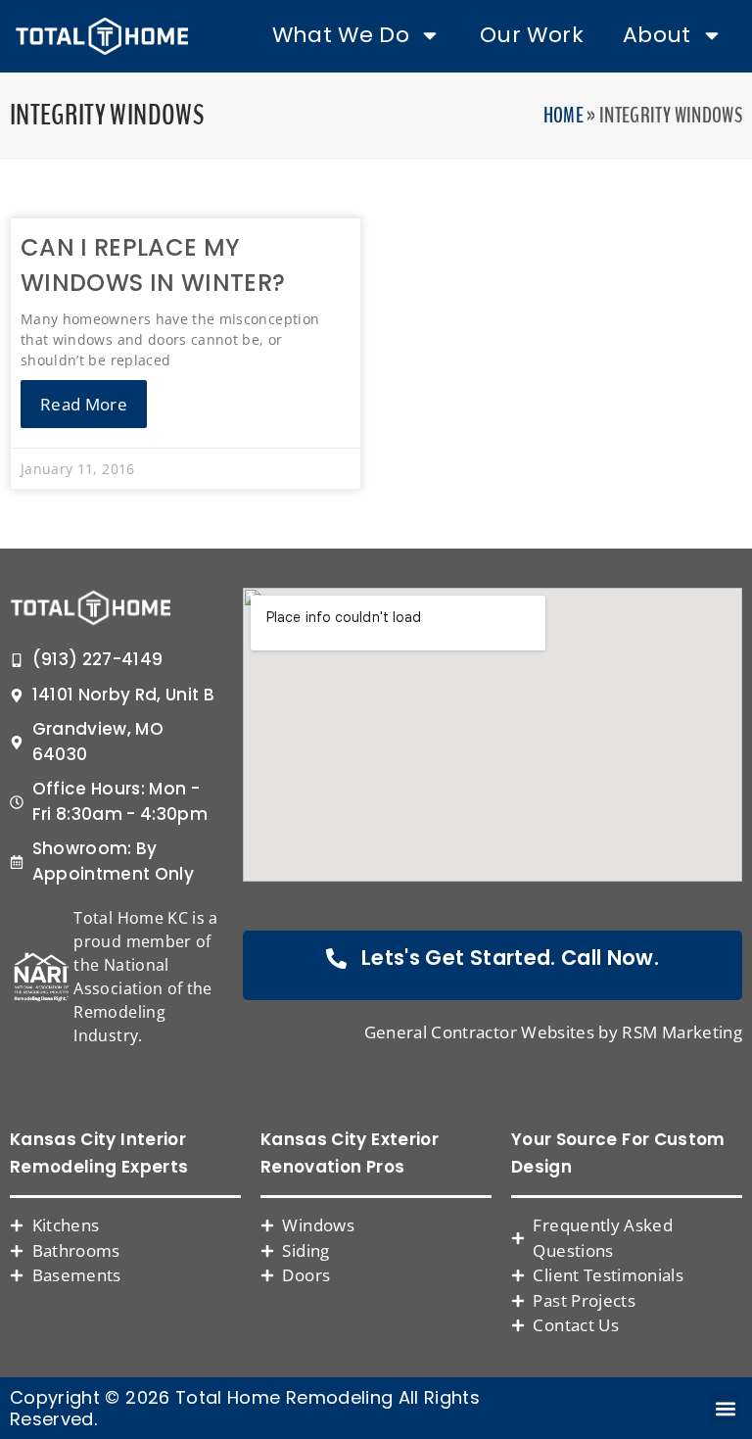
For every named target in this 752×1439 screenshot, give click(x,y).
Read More (83, 404)
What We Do (341, 35)
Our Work (532, 35)
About (657, 35)
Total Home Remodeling (284, 1397)
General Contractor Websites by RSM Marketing (553, 1032)
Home (563, 115)
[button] (726, 1408)
